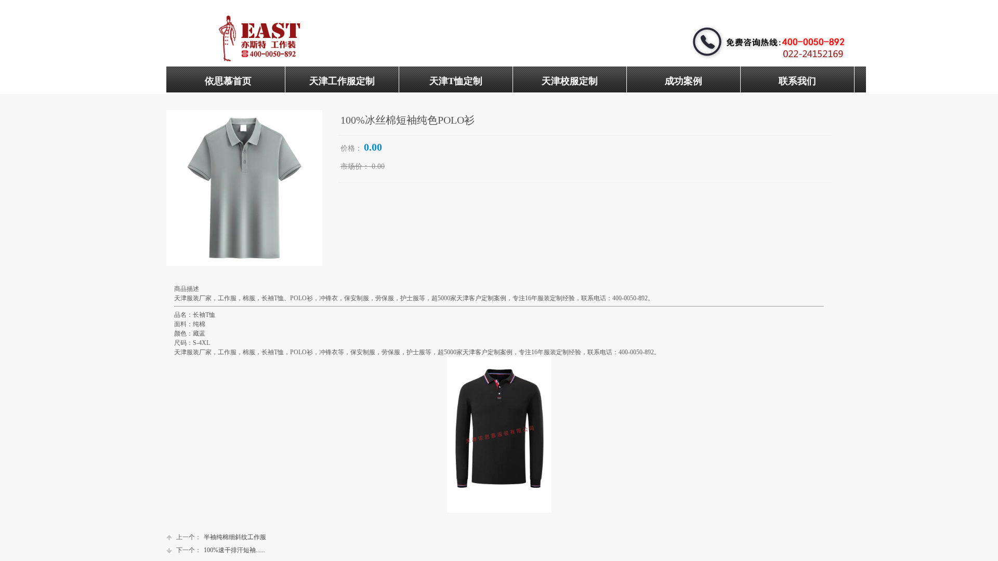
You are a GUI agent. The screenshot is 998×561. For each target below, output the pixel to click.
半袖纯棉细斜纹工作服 (221, 537)
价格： (351, 148)
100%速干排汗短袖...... (220, 550)
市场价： (355, 166)
